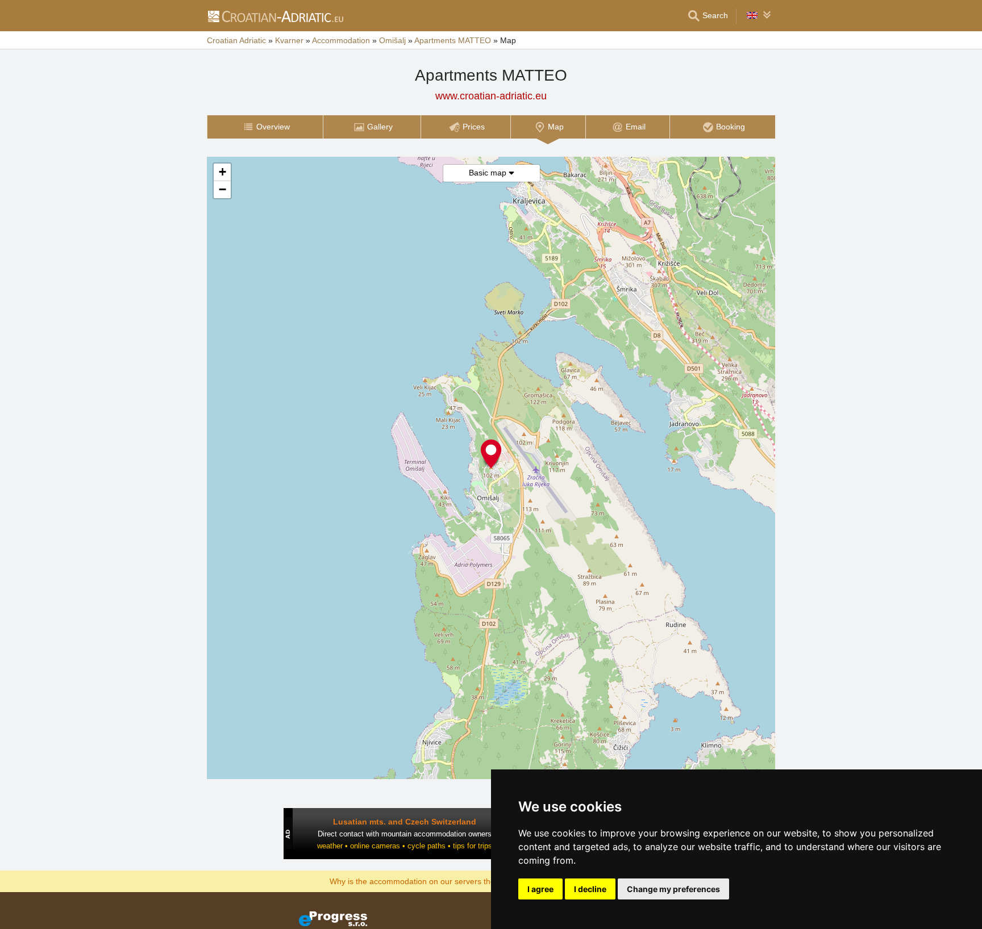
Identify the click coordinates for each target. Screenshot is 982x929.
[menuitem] (265, 127)
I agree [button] (540, 889)
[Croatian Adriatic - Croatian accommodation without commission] (275, 15)
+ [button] (222, 172)
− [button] (222, 189)
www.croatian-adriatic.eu (491, 96)
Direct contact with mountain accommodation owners (405, 834)
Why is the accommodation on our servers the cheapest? (432, 881)
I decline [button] (590, 889)
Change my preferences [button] (673, 889)
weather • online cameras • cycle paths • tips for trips (404, 846)
